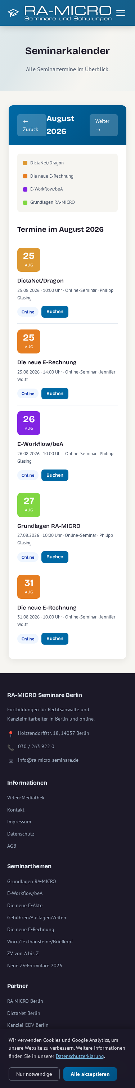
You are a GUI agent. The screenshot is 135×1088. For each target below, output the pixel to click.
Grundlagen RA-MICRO (49, 526)
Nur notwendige (34, 1074)
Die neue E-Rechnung (47, 362)
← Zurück (30, 125)
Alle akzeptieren (90, 1074)
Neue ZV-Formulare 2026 (34, 965)
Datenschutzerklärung (80, 1056)
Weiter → (102, 125)
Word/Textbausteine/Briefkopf (40, 941)
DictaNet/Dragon (40, 280)
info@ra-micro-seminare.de (48, 760)
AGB (11, 846)
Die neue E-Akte (24, 905)
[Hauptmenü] (120, 13)
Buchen (54, 311)
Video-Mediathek (26, 797)
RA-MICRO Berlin (25, 1001)
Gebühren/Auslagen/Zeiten (36, 917)
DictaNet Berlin (23, 1013)
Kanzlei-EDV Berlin (28, 1025)
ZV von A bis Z (23, 953)
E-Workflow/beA (40, 444)
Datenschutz (20, 834)
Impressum (19, 821)
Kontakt (15, 810)
